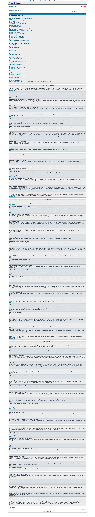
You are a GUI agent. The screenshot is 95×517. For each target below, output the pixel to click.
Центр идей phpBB (69, 493)
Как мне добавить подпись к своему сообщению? (17, 34)
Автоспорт (43, 0)
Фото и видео (51, 0)
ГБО (61, 0)
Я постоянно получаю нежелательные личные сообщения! (19, 61)
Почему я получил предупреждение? (15, 38)
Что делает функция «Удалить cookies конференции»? (18, 23)
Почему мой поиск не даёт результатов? (16, 68)
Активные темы (20, 10)
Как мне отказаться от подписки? (14, 74)
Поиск (81, 6)
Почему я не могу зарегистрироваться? (15, 22)
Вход (11, 6)
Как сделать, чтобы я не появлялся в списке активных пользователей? (20, 18)
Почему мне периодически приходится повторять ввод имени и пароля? (21, 17)
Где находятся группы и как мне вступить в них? (17, 55)
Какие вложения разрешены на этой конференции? (17, 76)
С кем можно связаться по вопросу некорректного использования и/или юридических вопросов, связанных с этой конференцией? (30, 81)
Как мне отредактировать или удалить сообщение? (17, 33)
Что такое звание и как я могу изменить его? (16, 29)
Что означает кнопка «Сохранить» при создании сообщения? (19, 40)
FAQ (78, 6)
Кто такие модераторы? (13, 53)
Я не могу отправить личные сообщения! (16, 60)
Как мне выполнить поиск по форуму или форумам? (18, 67)
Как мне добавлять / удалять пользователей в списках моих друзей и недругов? (22, 65)
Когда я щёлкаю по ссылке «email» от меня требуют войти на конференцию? (22, 30)
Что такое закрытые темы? (13, 49)
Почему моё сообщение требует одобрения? (16, 41)
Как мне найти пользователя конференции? (16, 69)
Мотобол (47, 0)
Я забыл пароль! (12, 19)
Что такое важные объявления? (14, 47)
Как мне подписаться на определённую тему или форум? (18, 73)
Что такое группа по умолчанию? (14, 57)
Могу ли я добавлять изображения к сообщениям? (17, 46)
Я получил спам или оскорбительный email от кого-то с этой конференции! (21, 62)
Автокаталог (35, 0)
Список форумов (12, 11)
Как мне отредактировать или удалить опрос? (16, 36)
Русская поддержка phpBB (47, 511)
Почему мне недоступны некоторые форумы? (16, 37)
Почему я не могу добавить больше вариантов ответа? (18, 35)
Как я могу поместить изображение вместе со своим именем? (19, 28)
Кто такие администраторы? (14, 52)
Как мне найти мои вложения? (14, 77)
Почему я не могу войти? (13, 16)
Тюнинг (64, 0)
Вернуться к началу (12, 90)
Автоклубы (39, 0)
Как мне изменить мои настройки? (15, 25)
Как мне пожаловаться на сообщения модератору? (17, 39)
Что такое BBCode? (12, 44)
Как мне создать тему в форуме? (14, 32)
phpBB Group (43, 487)
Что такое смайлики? (12, 45)
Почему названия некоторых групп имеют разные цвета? (18, 56)
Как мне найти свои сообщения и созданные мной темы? (18, 70)
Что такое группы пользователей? (14, 54)
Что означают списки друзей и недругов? (16, 64)
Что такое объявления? (13, 48)
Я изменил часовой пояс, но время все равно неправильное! (19, 27)
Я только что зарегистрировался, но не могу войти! (17, 20)
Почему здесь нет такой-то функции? (15, 80)
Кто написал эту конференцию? (14, 79)
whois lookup (78, 498)
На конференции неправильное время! (15, 26)
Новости (31, 0)
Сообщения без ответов (13, 10)
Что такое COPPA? (12, 21)
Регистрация (15, 6)
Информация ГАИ (57, 0)
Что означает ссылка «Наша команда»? (15, 58)
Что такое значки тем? (13, 50)
